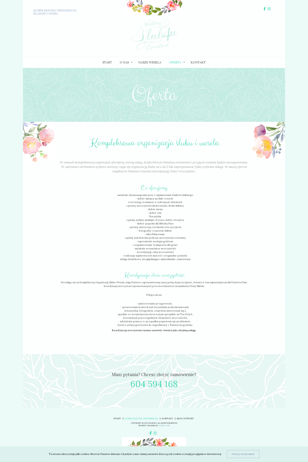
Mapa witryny (185, 418)
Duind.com (164, 425)
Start (107, 62)
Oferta (175, 62)
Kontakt (198, 62)
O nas (124, 62)
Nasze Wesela (149, 62)
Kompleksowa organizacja (141, 418)
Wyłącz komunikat (243, 454)
